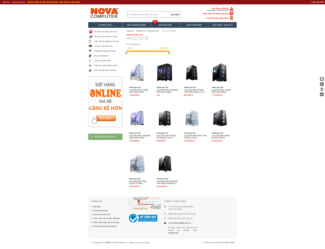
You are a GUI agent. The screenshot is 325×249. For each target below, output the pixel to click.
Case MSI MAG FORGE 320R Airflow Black (221, 91)
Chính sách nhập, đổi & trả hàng (106, 222)
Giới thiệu (6, 2)
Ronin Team (229, 242)
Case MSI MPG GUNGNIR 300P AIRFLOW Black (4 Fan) (167, 183)
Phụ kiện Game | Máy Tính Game (105, 31)
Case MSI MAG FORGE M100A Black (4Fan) (166, 136)
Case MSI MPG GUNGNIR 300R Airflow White (139, 136)
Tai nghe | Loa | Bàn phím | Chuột (105, 36)
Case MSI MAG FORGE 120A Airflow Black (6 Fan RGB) (194, 92)
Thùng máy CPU (135, 87)
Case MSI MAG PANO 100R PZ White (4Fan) (195, 136)
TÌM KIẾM (175, 14)
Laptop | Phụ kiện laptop (102, 60)
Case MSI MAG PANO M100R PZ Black (220, 136)
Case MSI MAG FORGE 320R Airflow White (138, 91)
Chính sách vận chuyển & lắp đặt (106, 218)
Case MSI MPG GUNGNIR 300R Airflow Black (167, 91)
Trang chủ (130, 31)
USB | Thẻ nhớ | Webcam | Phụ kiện (106, 41)
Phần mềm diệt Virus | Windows (105, 70)
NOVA (107, 242)
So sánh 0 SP (318, 2)
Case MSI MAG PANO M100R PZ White (138, 182)
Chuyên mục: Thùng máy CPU (147, 31)
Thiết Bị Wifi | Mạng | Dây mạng (105, 51)
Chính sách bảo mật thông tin (105, 226)
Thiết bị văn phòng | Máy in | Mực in (106, 65)
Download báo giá (18, 2)
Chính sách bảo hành (101, 214)
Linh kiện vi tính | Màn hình (103, 46)
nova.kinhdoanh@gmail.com (179, 223)
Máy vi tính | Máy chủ (101, 56)
